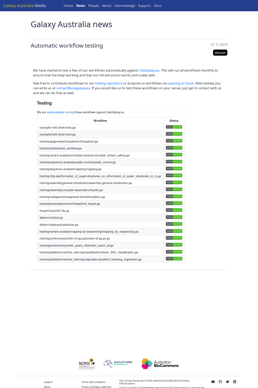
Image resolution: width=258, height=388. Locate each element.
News (80, 5)
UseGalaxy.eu (149, 70)
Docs (158, 5)
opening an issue (181, 83)
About (106, 5)
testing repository (109, 83)
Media (24, 5)
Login (250, 5)
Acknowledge (124, 5)
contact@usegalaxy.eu (73, 88)
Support (144, 5)
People (93, 5)
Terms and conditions (93, 382)
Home (68, 5)
